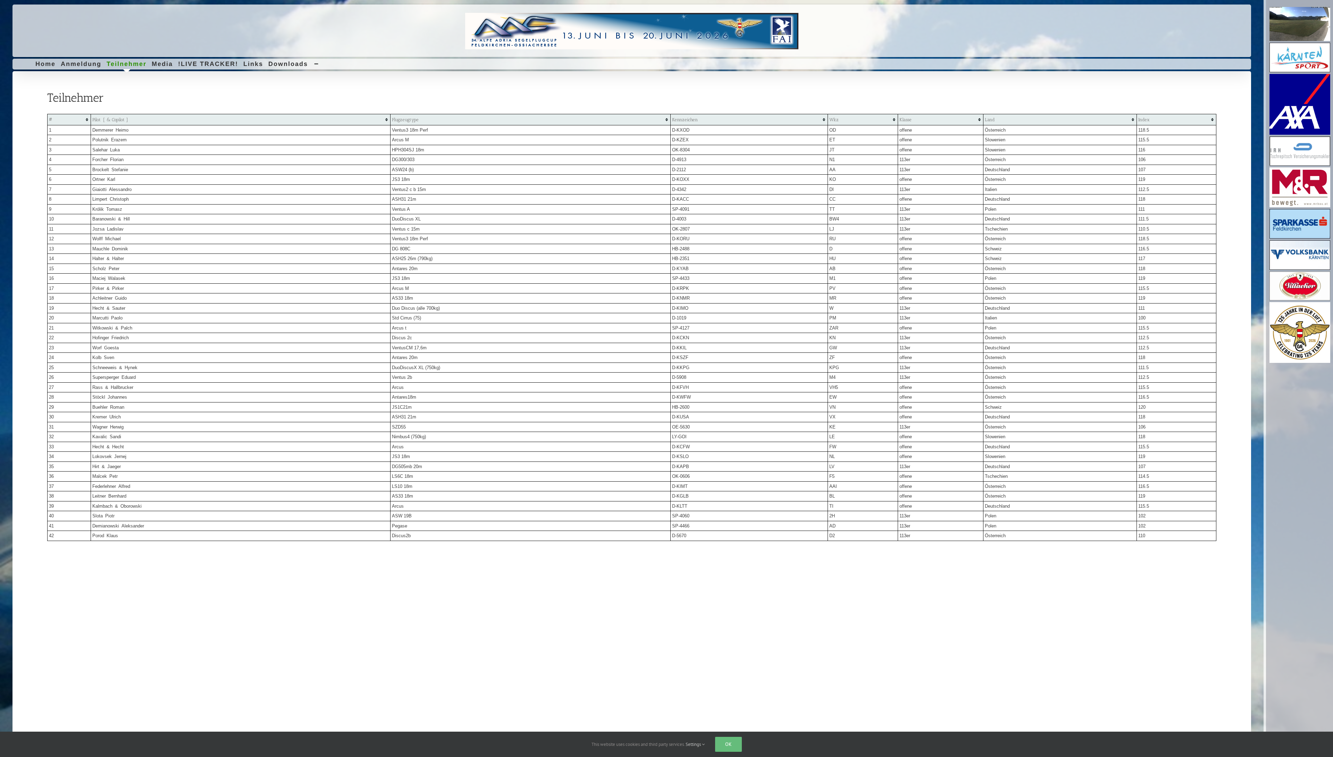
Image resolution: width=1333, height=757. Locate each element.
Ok (728, 744)
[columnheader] (69, 119)
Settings (694, 744)
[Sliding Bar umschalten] (316, 64)
